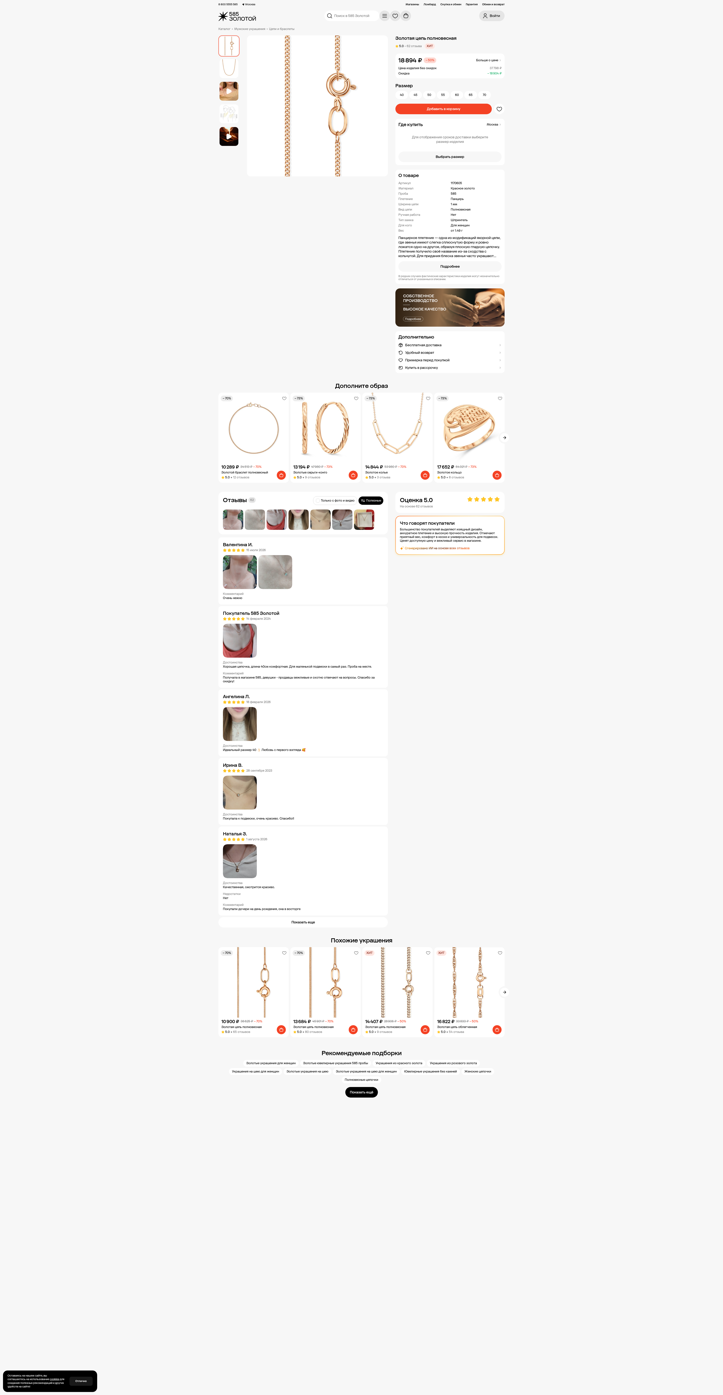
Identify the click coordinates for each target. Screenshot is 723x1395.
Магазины (412, 4)
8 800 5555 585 (228, 4)
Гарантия (472, 4)
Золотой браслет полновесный (244, 472)
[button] (450, 175)
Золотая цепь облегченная (457, 1027)
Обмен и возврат (493, 4)
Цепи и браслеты (281, 29)
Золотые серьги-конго (310, 472)
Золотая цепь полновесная (241, 1027)
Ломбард (430, 4)
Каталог (224, 29)
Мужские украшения (249, 29)
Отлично (81, 1381)
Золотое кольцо (449, 472)
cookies (54, 1379)
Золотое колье (376, 472)
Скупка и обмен (450, 4)
